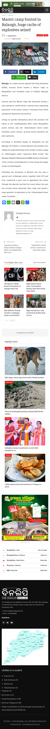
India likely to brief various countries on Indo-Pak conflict (38, 247)
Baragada (9, 382)
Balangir (39, 35)
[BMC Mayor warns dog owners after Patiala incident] (25, 361)
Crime (46, 35)
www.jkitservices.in (31, 724)
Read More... (6, 617)
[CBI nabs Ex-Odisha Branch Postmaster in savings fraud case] (14, 274)
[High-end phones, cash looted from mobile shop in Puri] (36, 301)
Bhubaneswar (32, 269)
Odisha (8, 348)
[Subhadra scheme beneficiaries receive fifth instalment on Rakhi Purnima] (25, 431)
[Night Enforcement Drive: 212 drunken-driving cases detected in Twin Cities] (36, 274)
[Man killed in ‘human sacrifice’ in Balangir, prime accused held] (14, 301)
